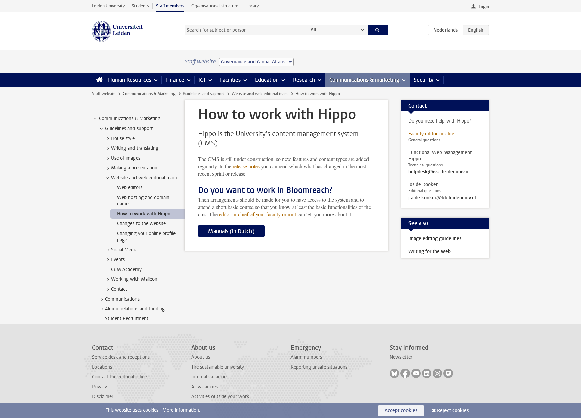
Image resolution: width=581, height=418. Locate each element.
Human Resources (129, 79)
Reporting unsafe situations (318, 367)
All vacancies (204, 387)
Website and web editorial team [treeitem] (144, 178)
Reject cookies (453, 410)
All (313, 30)
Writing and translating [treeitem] (134, 148)
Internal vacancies (209, 377)
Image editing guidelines (434, 238)
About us (200, 357)
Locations (102, 367)
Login (484, 6)
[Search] (378, 30)
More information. (181, 410)
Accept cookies (401, 410)
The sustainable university (217, 367)
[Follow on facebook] (405, 373)
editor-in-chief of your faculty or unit (258, 214)
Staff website (103, 93)
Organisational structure (214, 6)
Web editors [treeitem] (129, 187)
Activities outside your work (220, 396)
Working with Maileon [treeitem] (134, 279)
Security (423, 79)
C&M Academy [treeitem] (126, 269)
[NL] (445, 30)
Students (140, 6)
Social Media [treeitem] (124, 250)
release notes (246, 166)
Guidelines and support (203, 93)
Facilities (230, 79)
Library (252, 6)
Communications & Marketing (149, 93)
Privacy (99, 387)
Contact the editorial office (119, 377)
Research (304, 79)
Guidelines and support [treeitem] (129, 128)
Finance (174, 79)
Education (267, 79)
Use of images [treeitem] (125, 158)
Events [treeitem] (118, 259)
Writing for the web (429, 251)
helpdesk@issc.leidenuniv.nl (439, 172)
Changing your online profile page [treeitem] (146, 236)
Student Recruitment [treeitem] (126, 318)
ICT (202, 79)
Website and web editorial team (260, 93)
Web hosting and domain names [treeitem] (143, 200)
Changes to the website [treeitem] (141, 223)
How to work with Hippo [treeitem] (143, 214)
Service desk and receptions (121, 357)
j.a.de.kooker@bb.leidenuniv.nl (442, 198)
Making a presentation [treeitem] (134, 168)
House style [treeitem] (123, 138)
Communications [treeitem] (122, 299)
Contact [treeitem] (119, 289)
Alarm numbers (306, 357)
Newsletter (401, 357)
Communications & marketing (364, 79)
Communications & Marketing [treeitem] (129, 118)
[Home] (98, 80)
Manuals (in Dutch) (231, 231)
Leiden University (108, 6)
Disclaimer (102, 396)
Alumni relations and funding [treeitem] (135, 309)
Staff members (170, 6)
